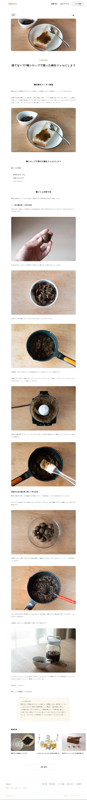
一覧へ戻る (43, 767)
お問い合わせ (70, 784)
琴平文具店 (52, 784)
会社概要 (78, 784)
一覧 (73, 15)
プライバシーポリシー (75, 796)
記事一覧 (54, 4)
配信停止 (66, 796)
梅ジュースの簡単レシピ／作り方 (21, 692)
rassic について (64, 4)
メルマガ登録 (77, 4)
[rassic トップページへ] (12, 4)
